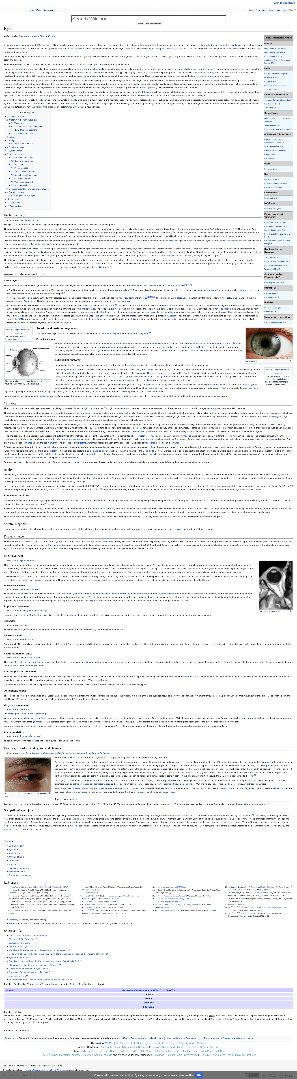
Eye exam (13, 849)
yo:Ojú (22, 1022)
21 (154, 564)
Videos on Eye (270, 89)
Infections (148, 1007)
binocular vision (174, 48)
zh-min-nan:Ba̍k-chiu (65, 1015)
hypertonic (123, 380)
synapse (176, 443)
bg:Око (96, 1015)
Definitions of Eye (271, 209)
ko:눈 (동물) (209, 1015)
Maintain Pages (190, 1051)
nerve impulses (214, 408)
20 (100, 489)
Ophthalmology (16, 846)
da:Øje (127, 1015)
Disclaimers (218, 1055)
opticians (135, 788)
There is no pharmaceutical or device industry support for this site (76, 1055)
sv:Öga (250, 1019)
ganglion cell (99, 451)
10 (187, 285)
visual (81, 48)
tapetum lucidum (198, 350)
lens (232, 72)
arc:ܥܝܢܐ (32, 1015)
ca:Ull (103, 1015)
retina (146, 69)
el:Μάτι (159, 1015)
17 (232, 343)
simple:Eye (194, 1019)
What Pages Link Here (213, 1051)
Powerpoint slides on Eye (274, 74)
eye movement (48, 662)
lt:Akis (47, 1019)
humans (193, 48)
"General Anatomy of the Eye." (96, 904)
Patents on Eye (270, 312)
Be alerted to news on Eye (275, 184)
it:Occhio (275, 1015)
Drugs (217, 1047)
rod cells (211, 69)
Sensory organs (138, 1038)
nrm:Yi (149, 1019)
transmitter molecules (155, 443)
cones (88, 413)
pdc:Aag (135, 1015)
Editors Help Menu (142, 1051)
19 (58, 489)
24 (101, 803)
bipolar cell (55, 451)
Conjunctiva (14, 860)
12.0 (86, 910)
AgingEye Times (236, 904)
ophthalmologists (103, 788)
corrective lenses (167, 792)
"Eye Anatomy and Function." (96, 907)
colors (70, 48)
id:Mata (241, 1015)
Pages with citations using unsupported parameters (94, 1038)
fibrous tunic (137, 285)
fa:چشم (184, 1015)
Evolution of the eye (29, 220)
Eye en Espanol (270, 293)
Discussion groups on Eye (275, 226)
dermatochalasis (102, 784)
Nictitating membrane (19, 868)
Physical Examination (187, 1047)
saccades (107, 541)
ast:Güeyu (42, 1015)
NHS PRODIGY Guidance (274, 150)
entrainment (221, 45)
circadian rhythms (238, 45)
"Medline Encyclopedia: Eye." (175, 896)
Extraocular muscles (30, 589)
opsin (214, 439)
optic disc (90, 309)
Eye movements (28, 560)
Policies (251, 1055)
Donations (158, 1055)
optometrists (119, 788)
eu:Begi (176, 1015)
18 (95, 485)
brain (82, 72)
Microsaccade (26, 639)
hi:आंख (219, 1015)
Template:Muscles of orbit (91, 984)
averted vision (139, 431)
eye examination (79, 792)
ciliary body (128, 298)
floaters (231, 784)
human (251, 361)
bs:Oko (79, 1015)
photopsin (269, 439)
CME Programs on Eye (273, 283)
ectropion (77, 784)
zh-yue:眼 (30, 1022)
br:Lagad (88, 1015)
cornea (114, 290)
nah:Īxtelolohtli (103, 1019)
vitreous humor (191, 343)
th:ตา (271, 1019)
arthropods (47, 80)
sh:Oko (225, 1019)
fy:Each (192, 1015)
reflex (162, 391)
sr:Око (218, 1019)
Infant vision (14, 853)
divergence (39, 721)
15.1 (162, 895)
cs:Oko (110, 1015)
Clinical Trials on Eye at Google (277, 129)
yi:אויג (15, 1022)
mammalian (29, 285)
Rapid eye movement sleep (33, 610)
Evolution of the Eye (18, 943)
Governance (191, 1055)
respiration (30, 301)
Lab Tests (206, 1047)
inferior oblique (141, 593)
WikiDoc (109, 1043)
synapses (40, 457)
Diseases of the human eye (137, 990)
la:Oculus (19, 1019)
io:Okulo (233, 1015)
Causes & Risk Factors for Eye (276, 261)
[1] (52, 36)
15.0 (159, 895)
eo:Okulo (168, 1015)
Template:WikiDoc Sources (17, 1030)
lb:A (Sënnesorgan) (33, 1019)
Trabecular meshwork (19, 875)
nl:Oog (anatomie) (120, 1019)
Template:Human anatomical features (59, 984)
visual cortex (149, 451)
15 (153, 297)
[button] (292, 9)
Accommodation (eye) (30, 736)
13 (63, 293)
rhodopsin (188, 436)
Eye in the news (270, 180)
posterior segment (139, 333)
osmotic (142, 373)
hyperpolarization (82, 443)
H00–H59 (158, 990)
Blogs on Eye (269, 198)
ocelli (39, 100)
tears (151, 384)
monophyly (29, 229)
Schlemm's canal (17, 871)
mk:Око (70, 1019)
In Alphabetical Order (109, 1047)
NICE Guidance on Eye (273, 147)
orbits (131, 365)
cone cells (182, 69)
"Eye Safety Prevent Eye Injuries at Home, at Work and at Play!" (264, 907)
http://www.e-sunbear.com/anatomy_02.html (174, 899)
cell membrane (51, 443)
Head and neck (174, 1038)
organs (16, 45)
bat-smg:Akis (42, 1022)
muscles (25, 593)
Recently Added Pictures (192, 1043)
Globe (148, 998)
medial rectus (84, 593)
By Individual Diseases (135, 1047)
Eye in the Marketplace (273, 308)
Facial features (211, 1038)
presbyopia (271, 765)
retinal (225, 439)
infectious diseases (13, 829)
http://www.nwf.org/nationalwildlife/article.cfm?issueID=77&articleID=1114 (39, 887)
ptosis (118, 784)
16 (149, 333)
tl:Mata (258, 1019)
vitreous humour (205, 72)
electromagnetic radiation (69, 439)
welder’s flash (75, 825)
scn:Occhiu (183, 1019)
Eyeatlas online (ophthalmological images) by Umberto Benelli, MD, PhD (44, 961)
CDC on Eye (269, 158)
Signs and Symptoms (162, 1047)
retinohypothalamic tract (95, 319)
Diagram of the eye (18, 946)
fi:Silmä (243, 1019)
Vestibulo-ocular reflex (30, 657)
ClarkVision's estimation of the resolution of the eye (34, 965)
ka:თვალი (9, 1019)
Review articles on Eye (273, 56)
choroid (142, 298)
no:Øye (132, 1019)
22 (88, 596)
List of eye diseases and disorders (37, 753)
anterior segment (113, 333)
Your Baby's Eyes (17, 976)
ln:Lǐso (53, 1019)
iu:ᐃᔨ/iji (249, 1015)
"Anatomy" (14, 919)
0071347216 (265, 890)
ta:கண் (265, 1019)
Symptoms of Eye (271, 257)
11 (190, 285)
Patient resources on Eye (274, 222)
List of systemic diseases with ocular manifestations (84, 753)
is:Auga (266, 1015)
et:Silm (152, 1015)
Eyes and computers (19, 957)
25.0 (231, 912)
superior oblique (166, 593)
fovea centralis (107, 508)
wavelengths (275, 416)
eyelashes (45, 396)
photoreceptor (70, 248)
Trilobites (146, 92)
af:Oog (7, 1015)
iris (248, 72)
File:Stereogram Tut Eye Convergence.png (25, 713)
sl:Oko (211, 1019)
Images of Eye (270, 78)
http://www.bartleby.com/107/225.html (171, 887)
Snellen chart (225, 788)
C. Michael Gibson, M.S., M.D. (35, 36)
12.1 (89, 910)
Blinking (126, 391)
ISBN (157, 907)
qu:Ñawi (166, 1019)
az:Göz (51, 1015)
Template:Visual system (29, 984)
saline (132, 380)
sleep (79, 615)
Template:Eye (10, 984)
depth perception (156, 48)
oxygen (236, 298)
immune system (249, 384)
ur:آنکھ (285, 1019)
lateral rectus (66, 593)
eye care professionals (74, 788)
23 (255, 775)
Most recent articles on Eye (275, 48)
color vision (223, 309)
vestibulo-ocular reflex (19, 662)
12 (131, 289)
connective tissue (207, 290)
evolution (17, 339)
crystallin (97, 267)
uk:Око (278, 1019)
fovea (78, 309)
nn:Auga (141, 1019)
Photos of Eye (270, 82)
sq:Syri (174, 1019)
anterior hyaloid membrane (139, 343)
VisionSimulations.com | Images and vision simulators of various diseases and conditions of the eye (57, 954)
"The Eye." (89, 902)
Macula (12, 864)
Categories (10, 1038)
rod (156, 305)
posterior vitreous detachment (177, 784)
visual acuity (279, 788)
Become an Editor (120, 1051)
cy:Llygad (119, 1015)
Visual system (156, 1038)
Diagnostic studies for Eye (275, 265)
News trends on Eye (272, 187)
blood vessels (183, 298)
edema (166, 376)
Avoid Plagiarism (236, 1055)
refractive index (40, 263)
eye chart (250, 788)
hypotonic (148, 376)
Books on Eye (270, 169)
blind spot (106, 312)
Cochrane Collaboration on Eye (277, 100)
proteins (149, 436)
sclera (126, 290)
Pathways (149, 1002)
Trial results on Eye (272, 125)
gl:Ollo (200, 1015)
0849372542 (164, 907)
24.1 (235, 907)
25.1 (235, 912)
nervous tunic (177, 285)
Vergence (24, 709)
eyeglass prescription (144, 792)
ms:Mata (79, 1019)
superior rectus (122, 593)
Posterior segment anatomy (168, 902)
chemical (125, 408)
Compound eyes (12, 80)
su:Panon (234, 1019)
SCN (20, 319)
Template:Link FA (12, 1012)
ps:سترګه (157, 1019)
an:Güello (22, 1015)
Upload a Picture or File (167, 1051)
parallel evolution (33, 244)
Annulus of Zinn (16, 857)
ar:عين (14, 1015)
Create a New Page (97, 1051)
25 (99, 815)
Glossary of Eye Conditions (22, 939)
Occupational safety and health (237, 1038)
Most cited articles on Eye (274, 52)
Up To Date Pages (140, 1043)
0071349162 (211, 910)
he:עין (282, 1015)
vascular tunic (154, 285)
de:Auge (144, 1015)
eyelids (94, 384)
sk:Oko (204, 1019)
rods (78, 413)
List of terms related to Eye (275, 322)
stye (10, 793)
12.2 (92, 910)
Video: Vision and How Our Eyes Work (27, 968)
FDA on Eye (269, 154)
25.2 (238, 912)
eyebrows (75, 369)
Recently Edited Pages (164, 1043)
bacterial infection (218, 384)
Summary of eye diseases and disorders (28, 972)
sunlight (75, 103)
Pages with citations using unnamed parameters (42, 1038)
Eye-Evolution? (90, 893)
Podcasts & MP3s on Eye (274, 85)
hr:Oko (225, 1015)
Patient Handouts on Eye (274, 230)
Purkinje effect (55, 545)
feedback (189, 676)
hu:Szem (61, 1019)
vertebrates (17, 69)
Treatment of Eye (271, 269)
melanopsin (170, 315)
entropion (88, 784)
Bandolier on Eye (271, 104)
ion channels (30, 443)
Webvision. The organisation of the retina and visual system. (38, 950)
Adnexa (149, 994)
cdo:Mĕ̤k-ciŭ (90, 1019)
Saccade (24, 625)
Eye (125, 1038)
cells (127, 69)
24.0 (231, 907)
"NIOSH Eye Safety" (248, 913)
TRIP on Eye (269, 108)
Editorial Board (174, 1055)
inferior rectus (103, 593)
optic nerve (98, 72)
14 (151, 297)
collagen (242, 290)
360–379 (170, 990)
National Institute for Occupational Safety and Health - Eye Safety (40, 979)
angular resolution (91, 474)
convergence (248, 718)
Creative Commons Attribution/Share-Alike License (47, 1070)
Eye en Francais (270, 297)
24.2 (238, 907)
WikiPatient (122, 1043)
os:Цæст (258, 1015)
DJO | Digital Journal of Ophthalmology (28, 935)
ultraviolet (173, 240)
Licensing (204, 1055)
